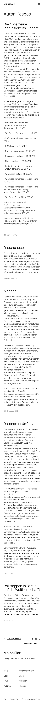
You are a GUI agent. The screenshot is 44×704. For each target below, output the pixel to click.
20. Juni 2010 (8, 573)
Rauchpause (14, 248)
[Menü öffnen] (38, 4)
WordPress (36, 699)
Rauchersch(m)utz (19, 424)
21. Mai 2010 (8, 620)
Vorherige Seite (12, 638)
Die (37, 598)
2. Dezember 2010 (10, 235)
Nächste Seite (32, 643)
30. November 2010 (11, 278)
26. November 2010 (11, 411)
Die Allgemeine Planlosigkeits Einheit (21, 26)
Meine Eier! (9, 3)
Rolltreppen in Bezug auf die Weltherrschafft (22, 588)
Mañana (10, 291)
